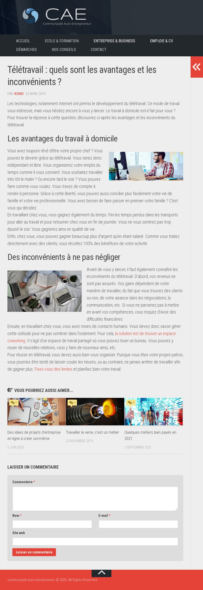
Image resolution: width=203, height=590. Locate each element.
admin (19, 94)
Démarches (26, 49)
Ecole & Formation (62, 41)
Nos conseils (64, 49)
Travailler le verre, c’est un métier (92, 432)
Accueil (23, 41)
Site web (18, 533)
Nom (17, 516)
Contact (98, 49)
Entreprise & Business (114, 41)
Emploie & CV (161, 41)
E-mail (104, 516)
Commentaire (23, 482)
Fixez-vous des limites (53, 369)
